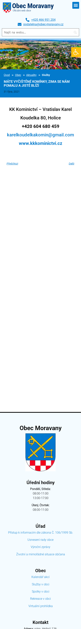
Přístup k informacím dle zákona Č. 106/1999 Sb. (40, 532)
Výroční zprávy (40, 547)
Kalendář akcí (40, 577)
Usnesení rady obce (40, 540)
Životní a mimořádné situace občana (40, 554)
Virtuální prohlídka (40, 606)
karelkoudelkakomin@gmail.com (40, 135)
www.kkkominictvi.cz (40, 143)
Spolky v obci (40, 591)
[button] (76, 52)
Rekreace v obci (40, 598)
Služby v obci (40, 584)
